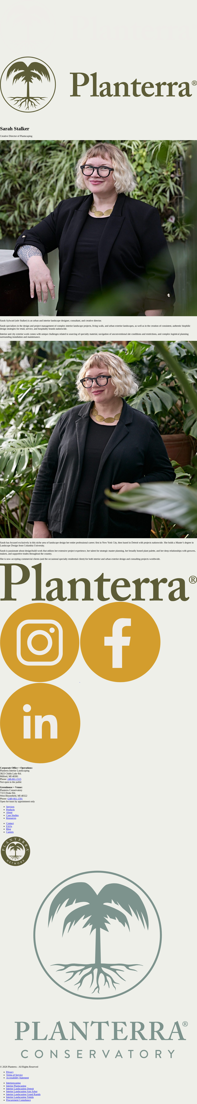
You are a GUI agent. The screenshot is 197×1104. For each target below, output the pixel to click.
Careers (10, 832)
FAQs (9, 826)
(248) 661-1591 (15, 798)
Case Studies (160, 118)
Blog (8, 829)
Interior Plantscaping (16, 1086)
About (145, 118)
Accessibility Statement (17, 1077)
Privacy (10, 1072)
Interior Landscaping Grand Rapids (23, 1094)
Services (119, 118)
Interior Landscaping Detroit (20, 1088)
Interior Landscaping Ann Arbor (21, 1091)
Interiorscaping (13, 1083)
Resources (175, 118)
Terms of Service (14, 1075)
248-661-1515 (14, 779)
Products (134, 118)
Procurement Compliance (18, 1100)
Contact (191, 118)
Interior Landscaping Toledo (20, 1097)
